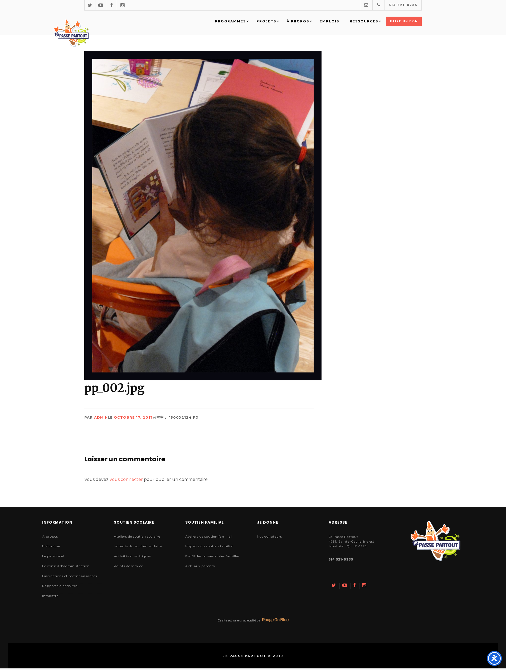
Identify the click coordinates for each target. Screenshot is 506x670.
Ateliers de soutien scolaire (137, 536)
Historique (51, 546)
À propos (50, 536)
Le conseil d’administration (66, 566)
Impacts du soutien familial (209, 546)
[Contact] (366, 5)
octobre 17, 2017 (133, 417)
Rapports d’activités (59, 586)
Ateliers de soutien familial (208, 536)
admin (101, 417)
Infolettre (50, 596)
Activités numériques (132, 556)
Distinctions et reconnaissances (69, 576)
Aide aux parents (200, 566)
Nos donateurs (269, 536)
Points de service (128, 566)
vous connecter (126, 479)
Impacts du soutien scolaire (138, 546)
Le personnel (53, 556)
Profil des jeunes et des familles (212, 556)
